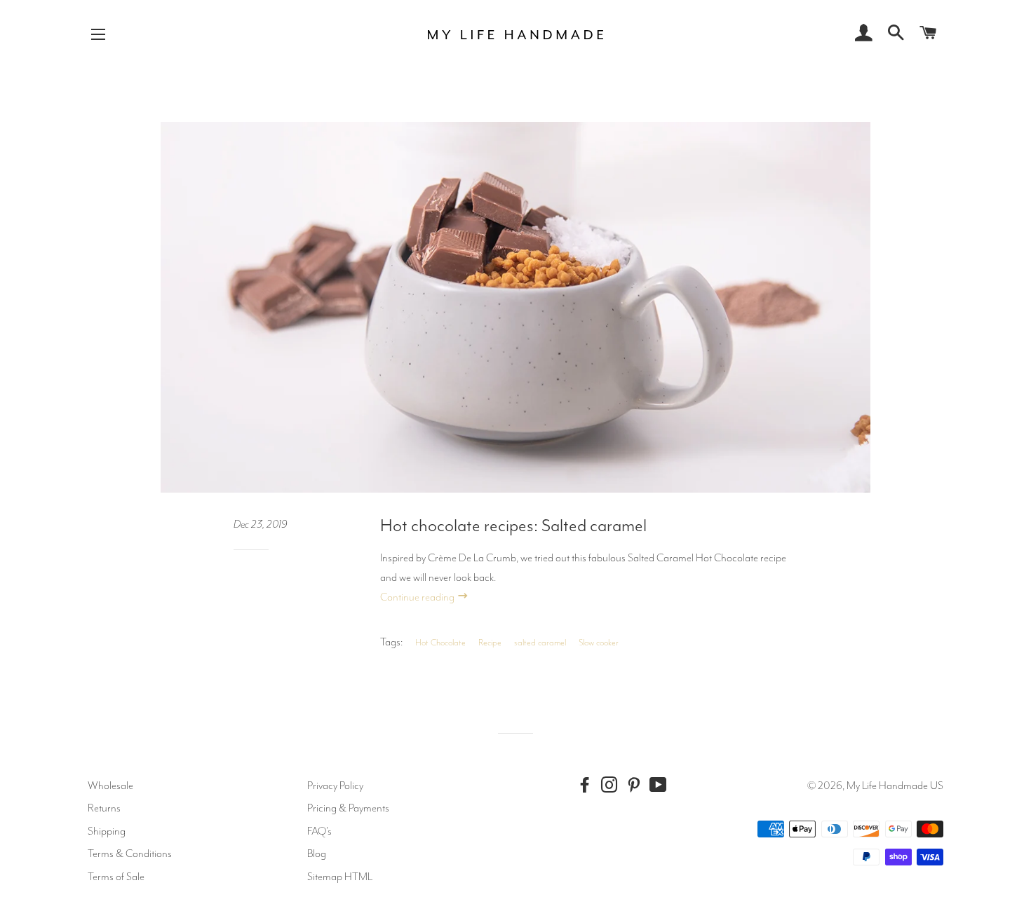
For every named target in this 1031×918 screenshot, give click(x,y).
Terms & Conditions (130, 854)
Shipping (107, 831)
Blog (316, 854)
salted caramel (540, 642)
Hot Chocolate (440, 642)
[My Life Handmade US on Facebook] (588, 785)
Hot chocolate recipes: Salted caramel (513, 525)
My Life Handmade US (895, 786)
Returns (104, 808)
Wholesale (110, 786)
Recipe (489, 642)
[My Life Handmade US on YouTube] (661, 785)
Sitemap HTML (339, 877)
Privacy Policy (335, 786)
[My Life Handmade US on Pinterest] (637, 785)
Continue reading (418, 597)
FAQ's (319, 831)
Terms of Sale (116, 877)
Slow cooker (599, 642)
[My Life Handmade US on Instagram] (612, 785)
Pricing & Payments (348, 808)
